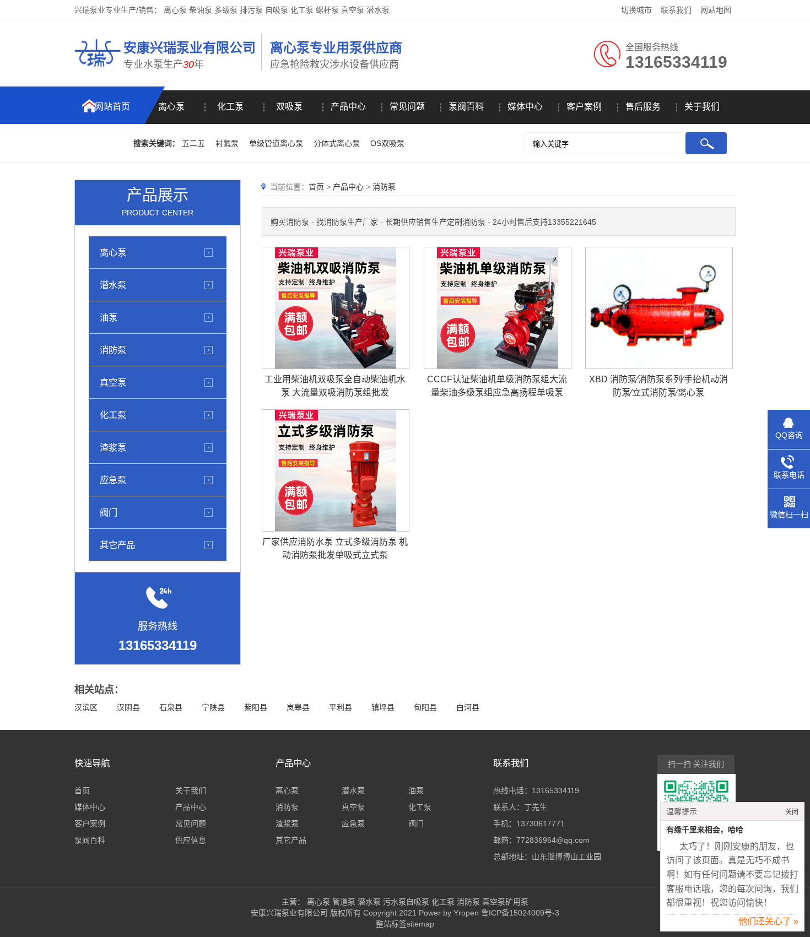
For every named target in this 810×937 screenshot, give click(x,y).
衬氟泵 (227, 143)
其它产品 (117, 545)
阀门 (108, 512)
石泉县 (170, 707)
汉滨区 (86, 707)
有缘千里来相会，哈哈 (704, 830)
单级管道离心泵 (276, 143)
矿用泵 (516, 901)
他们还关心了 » (768, 921)
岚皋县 (298, 707)
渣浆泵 (113, 447)
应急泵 (113, 480)
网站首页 (112, 106)
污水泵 (394, 901)
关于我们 (702, 106)
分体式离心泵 (337, 143)
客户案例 (584, 106)
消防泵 (113, 350)
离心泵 (171, 106)
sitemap (420, 923)
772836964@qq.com (553, 840)
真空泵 (113, 382)
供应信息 (190, 840)
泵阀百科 (466, 106)
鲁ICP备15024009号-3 (519, 912)
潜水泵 (113, 285)
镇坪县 (383, 707)
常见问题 (407, 106)
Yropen (466, 912)
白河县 (467, 707)
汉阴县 (128, 707)
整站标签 (391, 923)
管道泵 (343, 901)
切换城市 (636, 10)
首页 (316, 186)
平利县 (340, 707)
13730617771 (540, 823)
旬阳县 (425, 707)
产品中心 (348, 106)
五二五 (193, 143)
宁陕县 (213, 707)
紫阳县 (255, 707)
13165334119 (555, 790)
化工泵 (230, 106)
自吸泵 (417, 901)
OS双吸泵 (387, 143)
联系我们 (676, 10)
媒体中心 (525, 106)
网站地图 (715, 10)
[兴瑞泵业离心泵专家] (97, 68)
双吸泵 (289, 106)
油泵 (108, 317)
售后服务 (643, 106)
